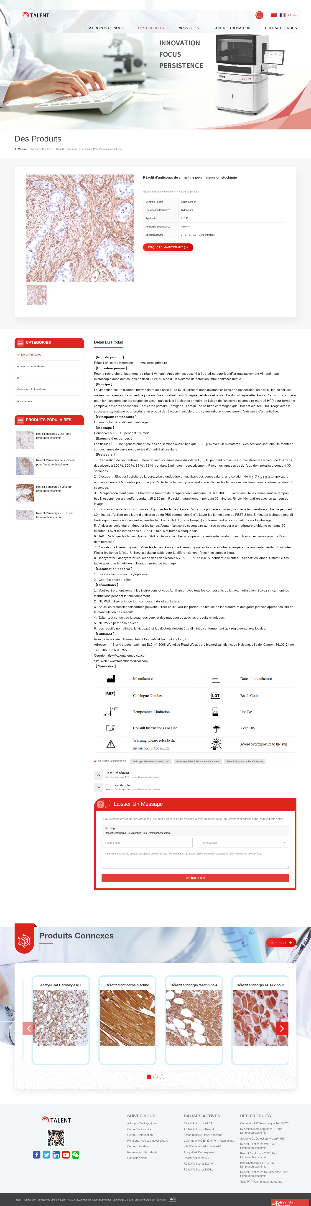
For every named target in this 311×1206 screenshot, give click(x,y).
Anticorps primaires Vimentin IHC (151, 761)
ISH (19, 377)
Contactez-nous (281, 28)
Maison (22, 149)
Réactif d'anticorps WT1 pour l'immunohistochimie (258, 1146)
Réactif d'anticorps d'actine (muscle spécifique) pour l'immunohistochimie (255, 985)
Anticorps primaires (42, 149)
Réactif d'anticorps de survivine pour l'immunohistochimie (55, 462)
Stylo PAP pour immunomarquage (261, 1181)
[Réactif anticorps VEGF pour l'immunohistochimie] (25, 440)
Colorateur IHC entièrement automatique (209, 1140)
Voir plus (278, 942)
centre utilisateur (232, 28)
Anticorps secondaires (31, 366)
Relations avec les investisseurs (147, 1140)
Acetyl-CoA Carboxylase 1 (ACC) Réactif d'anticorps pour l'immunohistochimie (189, 985)
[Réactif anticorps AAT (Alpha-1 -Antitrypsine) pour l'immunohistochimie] (122, 1018)
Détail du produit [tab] (108, 342)
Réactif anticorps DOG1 (198, 1169)
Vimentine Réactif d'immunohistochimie (197, 761)
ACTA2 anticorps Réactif (199, 1129)
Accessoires (24, 401)
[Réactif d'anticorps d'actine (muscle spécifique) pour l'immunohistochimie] (255, 1018)
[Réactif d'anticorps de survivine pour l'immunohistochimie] (25, 466)
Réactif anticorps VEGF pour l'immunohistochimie (53, 436)
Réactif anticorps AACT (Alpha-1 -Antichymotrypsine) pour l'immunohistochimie (55, 985)
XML (70, 1199)
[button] (282, 1028)
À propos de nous (106, 28)
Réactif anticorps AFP (197, 1158)
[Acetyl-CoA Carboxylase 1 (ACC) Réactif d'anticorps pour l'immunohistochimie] (189, 1018)
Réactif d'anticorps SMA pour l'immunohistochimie (54, 489)
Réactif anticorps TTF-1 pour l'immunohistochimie (257, 1164)
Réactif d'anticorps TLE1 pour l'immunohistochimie (258, 1155)
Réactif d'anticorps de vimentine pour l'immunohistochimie (138, 833)
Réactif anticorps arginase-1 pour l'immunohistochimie (261, 1131)
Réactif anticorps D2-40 (198, 1163)
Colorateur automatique (31, 389)
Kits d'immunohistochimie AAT (202, 1146)
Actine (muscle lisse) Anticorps (203, 1135)
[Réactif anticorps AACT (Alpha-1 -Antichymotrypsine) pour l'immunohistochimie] (56, 1018)
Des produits (151, 28)
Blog (18, 1199)
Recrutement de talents (142, 1152)
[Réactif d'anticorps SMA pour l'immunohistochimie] (25, 493)
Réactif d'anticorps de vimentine (245, 761)
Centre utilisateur (138, 1146)
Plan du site (29, 1199)
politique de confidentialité (52, 1199)
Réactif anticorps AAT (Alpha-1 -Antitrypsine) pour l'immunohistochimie (122, 985)
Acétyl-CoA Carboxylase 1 (200, 1152)
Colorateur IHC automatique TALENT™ (264, 1123)
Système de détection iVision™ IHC (262, 1138)
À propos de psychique (142, 1123)
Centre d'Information (140, 1135)
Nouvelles (188, 28)
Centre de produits (139, 1129)
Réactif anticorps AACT (198, 1123)
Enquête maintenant (165, 247)
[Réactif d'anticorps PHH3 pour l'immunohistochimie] (25, 519)
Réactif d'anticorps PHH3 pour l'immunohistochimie (55, 515)
